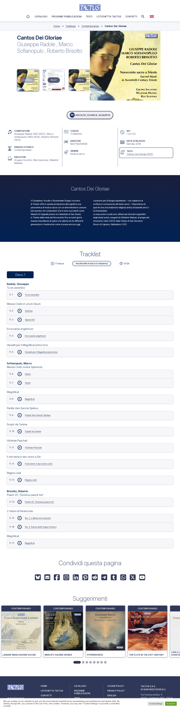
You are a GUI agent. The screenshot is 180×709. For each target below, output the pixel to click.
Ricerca (143, 16)
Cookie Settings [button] (155, 704)
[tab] (77, 662)
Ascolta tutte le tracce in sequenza (92, 263)
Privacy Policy (116, 690)
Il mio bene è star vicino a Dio (38, 464)
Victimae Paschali (33, 448)
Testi (89, 16)
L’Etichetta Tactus (109, 16)
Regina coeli (31, 480)
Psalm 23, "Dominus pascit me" (39, 502)
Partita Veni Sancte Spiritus (37, 415)
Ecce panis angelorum (35, 336)
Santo (27, 383)
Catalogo (41, 16)
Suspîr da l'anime (33, 431)
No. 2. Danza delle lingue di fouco (41, 527)
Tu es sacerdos (32, 295)
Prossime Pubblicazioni (67, 16)
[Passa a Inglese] (152, 16)
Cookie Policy (115, 686)
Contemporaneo (90, 26)
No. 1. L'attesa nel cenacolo (38, 518)
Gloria (28, 374)
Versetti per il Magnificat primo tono (41, 352)
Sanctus (29, 311)
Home (28, 16)
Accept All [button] (171, 704)
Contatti (131, 16)
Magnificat (30, 399)
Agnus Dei (30, 320)
